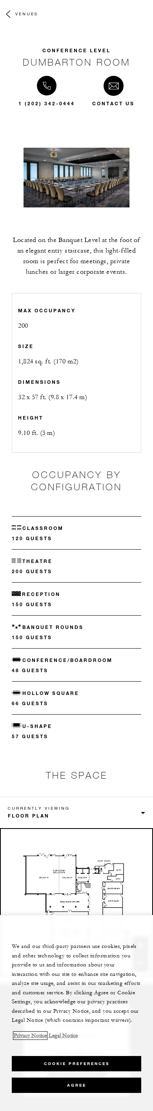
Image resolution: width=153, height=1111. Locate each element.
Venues (26, 13)
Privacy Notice (30, 1035)
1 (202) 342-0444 (46, 103)
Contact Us (113, 103)
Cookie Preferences (76, 1063)
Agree (76, 1085)
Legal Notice (63, 1035)
